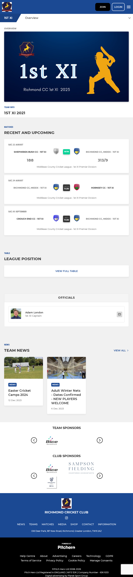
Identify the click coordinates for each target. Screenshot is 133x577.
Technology (93, 556)
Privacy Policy (54, 560)
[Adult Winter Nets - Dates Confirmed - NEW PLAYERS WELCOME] (66, 368)
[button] (16, 314)
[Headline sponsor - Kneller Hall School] (52, 483)
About (44, 556)
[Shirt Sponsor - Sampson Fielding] (81, 468)
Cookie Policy (76, 560)
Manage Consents (101, 560)
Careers (76, 556)
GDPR (109, 556)
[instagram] (66, 518)
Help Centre (27, 556)
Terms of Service (31, 560)
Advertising (59, 556)
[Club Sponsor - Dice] (52, 440)
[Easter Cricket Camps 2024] (23, 368)
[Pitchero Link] (66, 548)
